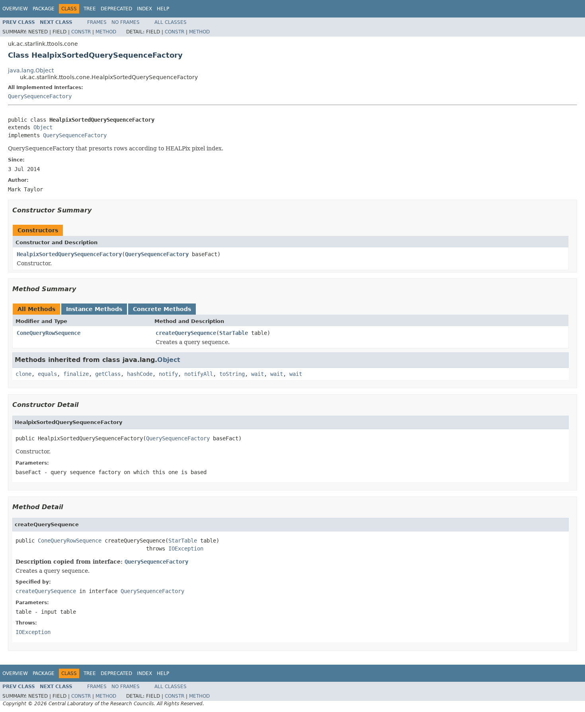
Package (44, 9)
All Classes (170, 22)
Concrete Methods (162, 309)
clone (23, 374)
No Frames (125, 22)
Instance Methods (94, 309)
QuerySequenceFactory (40, 96)
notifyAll (198, 374)
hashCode (139, 374)
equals (47, 374)
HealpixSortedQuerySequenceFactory (69, 254)
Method (106, 32)
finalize (76, 374)
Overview (15, 9)
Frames (97, 22)
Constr (81, 32)
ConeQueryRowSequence (48, 333)
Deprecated (116, 9)
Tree (90, 9)
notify (168, 374)
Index (144, 9)
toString (232, 374)
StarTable (233, 333)
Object (43, 127)
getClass (108, 374)
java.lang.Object (31, 70)
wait (257, 374)
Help (163, 9)
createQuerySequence (186, 333)
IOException (185, 548)
